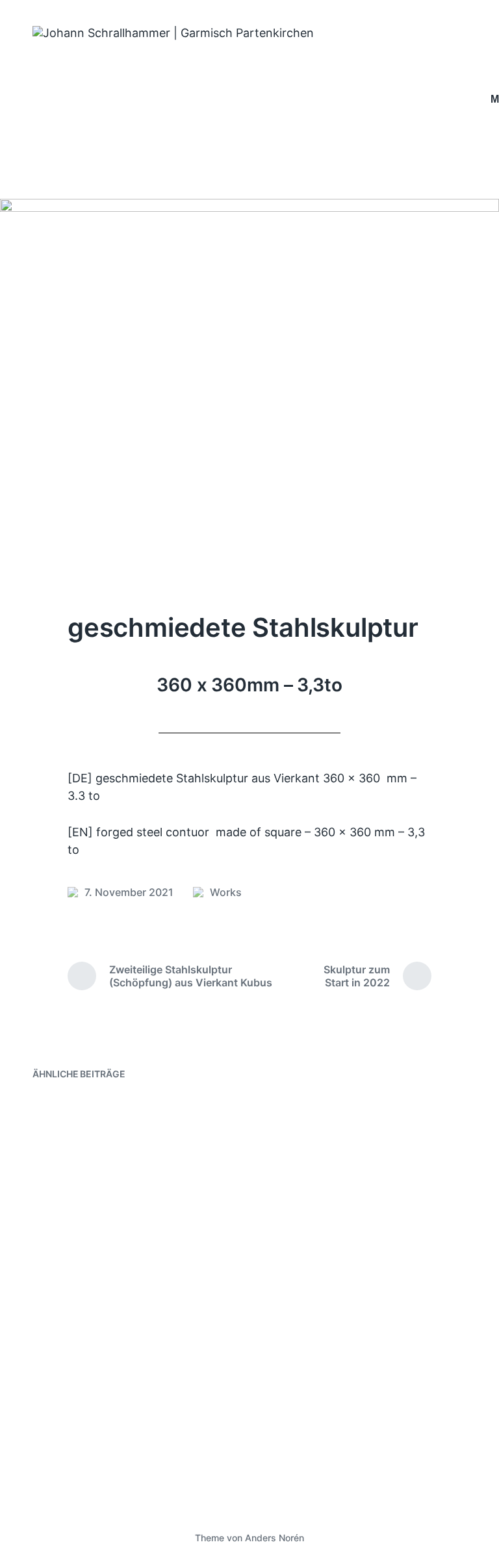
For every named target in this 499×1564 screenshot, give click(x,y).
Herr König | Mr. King (337, 1213)
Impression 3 (86, 1351)
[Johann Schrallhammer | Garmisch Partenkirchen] (253, 99)
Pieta (288, 1114)
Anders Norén (274, 1537)
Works (226, 892)
